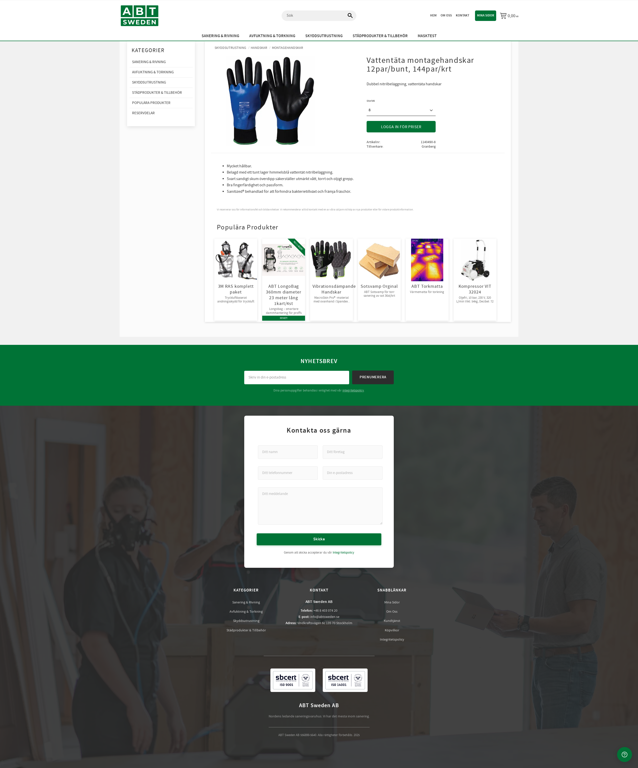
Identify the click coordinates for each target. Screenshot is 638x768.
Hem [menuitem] (433, 15)
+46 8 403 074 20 (325, 610)
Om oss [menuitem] (446, 15)
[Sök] (347, 15)
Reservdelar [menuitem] (143, 113)
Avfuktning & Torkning (246, 611)
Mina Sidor (392, 602)
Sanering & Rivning (246, 602)
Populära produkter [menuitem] (151, 102)
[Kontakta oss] (624, 754)
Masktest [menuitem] (427, 36)
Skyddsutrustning (246, 621)
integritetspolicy (353, 390)
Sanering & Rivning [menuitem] (220, 36)
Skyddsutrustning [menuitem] (324, 36)
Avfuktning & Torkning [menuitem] (272, 36)
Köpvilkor (392, 630)
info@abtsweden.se (324, 617)
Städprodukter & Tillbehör (246, 630)
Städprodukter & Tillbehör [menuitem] (380, 36)
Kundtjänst (392, 621)
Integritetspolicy (343, 553)
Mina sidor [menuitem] (485, 15)
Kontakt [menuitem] (462, 15)
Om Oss (392, 611)
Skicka (319, 539)
